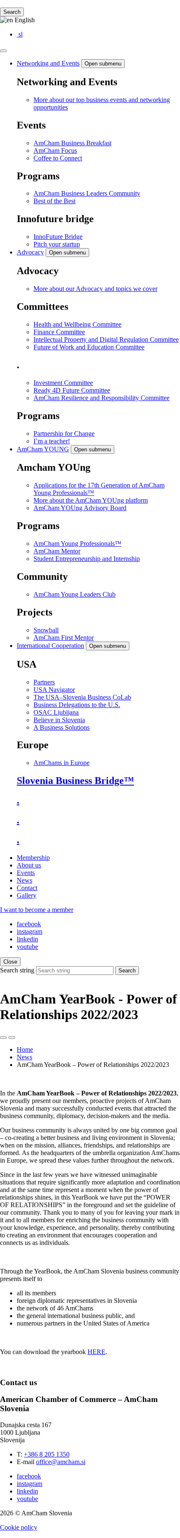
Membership (33, 857)
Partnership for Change (64, 433)
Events (26, 872)
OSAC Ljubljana (56, 712)
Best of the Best (54, 200)
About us (29, 865)
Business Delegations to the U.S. (76, 704)
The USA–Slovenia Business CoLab (82, 697)
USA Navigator (54, 689)
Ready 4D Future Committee (71, 390)
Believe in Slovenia (59, 719)
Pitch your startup (56, 244)
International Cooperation (50, 645)
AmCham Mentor (56, 551)
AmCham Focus (55, 150)
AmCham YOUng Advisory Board (79, 507)
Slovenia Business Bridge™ (75, 780)
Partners (44, 682)
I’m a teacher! (51, 441)
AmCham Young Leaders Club (74, 594)
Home (25, 1049)
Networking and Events (48, 63)
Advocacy (30, 252)
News (24, 880)
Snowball (46, 630)
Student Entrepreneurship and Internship (86, 558)
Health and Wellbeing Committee (77, 324)
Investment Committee (63, 382)
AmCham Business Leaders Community (86, 193)
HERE (96, 1351)
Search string (17, 970)
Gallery (26, 895)
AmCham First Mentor (63, 637)
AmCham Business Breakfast (72, 143)
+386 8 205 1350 (46, 1454)
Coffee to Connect (57, 158)
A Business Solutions (61, 727)
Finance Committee (59, 331)
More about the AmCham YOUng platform (90, 500)
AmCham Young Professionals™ (77, 543)
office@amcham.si (60, 1461)
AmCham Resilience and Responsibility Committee (101, 397)
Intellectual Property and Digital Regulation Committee (106, 339)
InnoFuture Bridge (57, 236)
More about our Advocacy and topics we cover (95, 288)
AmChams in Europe (61, 762)
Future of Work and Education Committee (88, 347)
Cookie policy (18, 1527)
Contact (27, 887)
